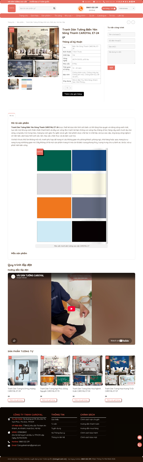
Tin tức (112, 15)
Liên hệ (121, 15)
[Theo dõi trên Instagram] (119, 2)
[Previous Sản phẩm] (133, 22)
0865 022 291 (24, 442)
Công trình (80, 15)
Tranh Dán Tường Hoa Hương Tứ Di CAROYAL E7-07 (119, 390)
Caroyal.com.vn (59, 459)
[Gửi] (54, 8)
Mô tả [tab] (12, 115)
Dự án (91, 15)
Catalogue (101, 15)
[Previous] (12, 52)
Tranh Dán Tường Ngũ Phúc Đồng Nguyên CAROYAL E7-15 (54, 390)
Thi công (58, 15)
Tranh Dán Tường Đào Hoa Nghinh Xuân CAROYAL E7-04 (87, 390)
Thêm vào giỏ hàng (73, 94)
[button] (11, 74)
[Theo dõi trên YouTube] (134, 2)
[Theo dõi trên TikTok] (121, 2)
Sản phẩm (45, 15)
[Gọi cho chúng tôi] (127, 2)
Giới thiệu (35, 15)
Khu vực (68, 15)
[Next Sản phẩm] (128, 22)
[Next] (55, 52)
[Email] (139, 437)
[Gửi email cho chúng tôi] (125, 2)
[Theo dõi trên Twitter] (123, 2)
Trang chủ (23, 15)
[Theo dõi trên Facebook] (117, 2)
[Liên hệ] (139, 445)
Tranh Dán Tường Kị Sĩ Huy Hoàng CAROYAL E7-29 (21, 390)
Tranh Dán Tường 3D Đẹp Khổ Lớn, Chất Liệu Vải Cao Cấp (45, 22)
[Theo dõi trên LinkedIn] (132, 2)
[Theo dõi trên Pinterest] (129, 2)
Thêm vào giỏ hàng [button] (16, 400)
